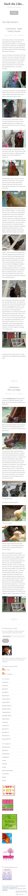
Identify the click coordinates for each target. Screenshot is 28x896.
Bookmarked (5, 750)
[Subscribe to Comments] (3, 674)
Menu (15, 12)
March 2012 (5, 735)
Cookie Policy (5, 890)
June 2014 (4, 682)
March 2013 (5, 695)
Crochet (4, 760)
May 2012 (4, 729)
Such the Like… (14, 4)
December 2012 (6, 705)
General (19, 28)
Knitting (4, 777)
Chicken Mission (11, 28)
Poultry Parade (14, 31)
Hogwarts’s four (11, 398)
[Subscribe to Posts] (3, 670)
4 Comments (20, 393)
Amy (15, 35)
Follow (5, 640)
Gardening (4, 763)
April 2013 (4, 692)
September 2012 (6, 715)
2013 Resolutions (6, 747)
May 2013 (4, 689)
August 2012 (5, 719)
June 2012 (4, 725)
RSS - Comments (8, 674)
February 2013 (5, 699)
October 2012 (5, 712)
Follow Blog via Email (10, 628)
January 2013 (5, 702)
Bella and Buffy (14, 390)
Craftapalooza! (5, 757)
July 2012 (4, 722)
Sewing (4, 780)
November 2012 (6, 709)
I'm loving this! (5, 773)
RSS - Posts (7, 670)
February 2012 (5, 739)
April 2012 (4, 732)
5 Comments (21, 35)
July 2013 (4, 685)
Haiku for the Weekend (7, 770)
